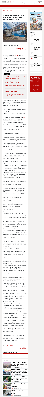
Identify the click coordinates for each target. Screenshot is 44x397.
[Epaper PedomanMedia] (36, 21)
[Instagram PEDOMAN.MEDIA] (38, 81)
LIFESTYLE (24, 6)
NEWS (9, 6)
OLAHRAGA (34, 6)
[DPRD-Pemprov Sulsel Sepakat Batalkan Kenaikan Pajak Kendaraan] (7, 392)
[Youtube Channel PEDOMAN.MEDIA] (40, 81)
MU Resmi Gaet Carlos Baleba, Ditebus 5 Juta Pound (37, 53)
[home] (36, 78)
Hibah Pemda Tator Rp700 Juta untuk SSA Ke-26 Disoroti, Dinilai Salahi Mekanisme (19, 364)
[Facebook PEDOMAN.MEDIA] (33, 81)
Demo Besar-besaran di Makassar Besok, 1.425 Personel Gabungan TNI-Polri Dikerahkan (19, 378)
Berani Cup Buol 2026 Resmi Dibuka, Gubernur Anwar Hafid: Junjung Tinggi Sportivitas (37, 46)
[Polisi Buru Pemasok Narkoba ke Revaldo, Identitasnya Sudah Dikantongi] (7, 385)
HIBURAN (29, 6)
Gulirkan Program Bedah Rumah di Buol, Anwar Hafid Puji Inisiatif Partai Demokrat (37, 60)
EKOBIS (18, 6)
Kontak (37, 89)
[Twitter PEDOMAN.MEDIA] (35, 81)
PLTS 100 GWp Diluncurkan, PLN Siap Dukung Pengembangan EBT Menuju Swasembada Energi (19, 371)
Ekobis (12, 374)
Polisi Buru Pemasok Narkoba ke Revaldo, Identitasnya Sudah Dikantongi (19, 385)
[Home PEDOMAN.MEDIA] (8, 2)
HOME (5, 6)
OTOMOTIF (40, 6)
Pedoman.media (37, 84)
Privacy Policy (35, 90)
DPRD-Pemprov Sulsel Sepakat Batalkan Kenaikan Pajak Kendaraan (18, 392)
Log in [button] (40, 2)
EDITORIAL (13, 6)
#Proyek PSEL (9, 345)
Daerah (12, 367)
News (12, 388)
